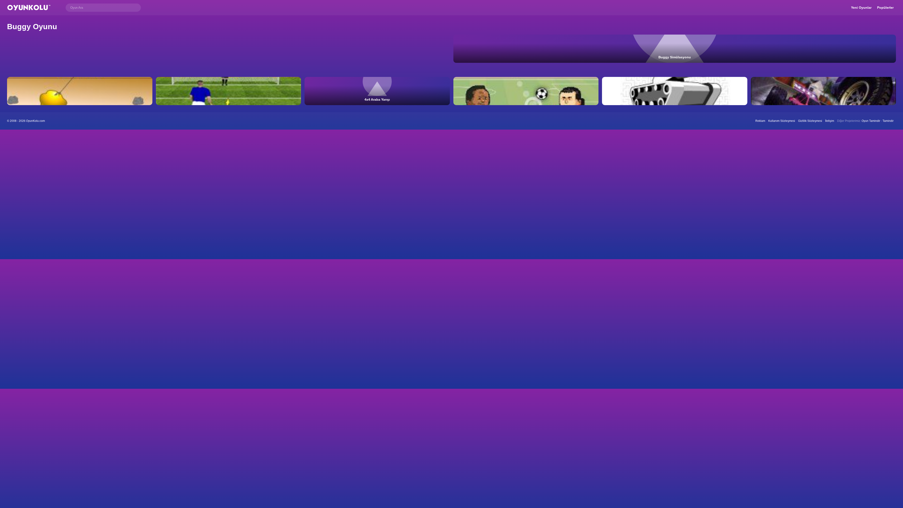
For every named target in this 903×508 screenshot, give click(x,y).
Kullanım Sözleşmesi (781, 121)
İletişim (829, 121)
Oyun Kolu (29, 8)
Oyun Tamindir (871, 121)
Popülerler (885, 7)
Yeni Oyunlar (861, 7)
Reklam (760, 121)
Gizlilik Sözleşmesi (810, 121)
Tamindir (888, 121)
